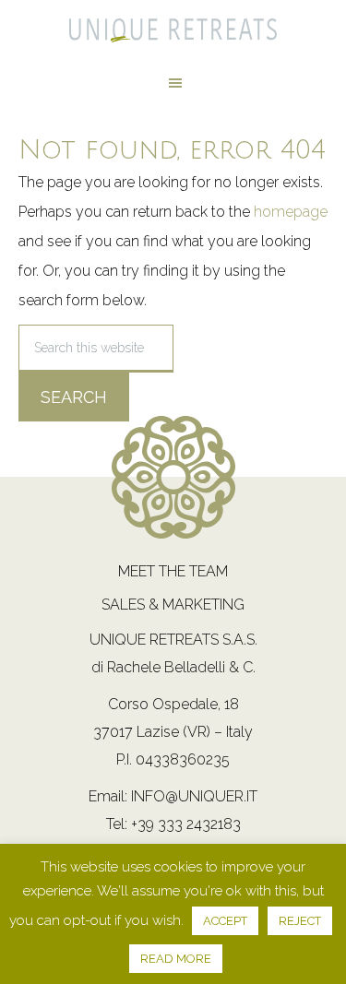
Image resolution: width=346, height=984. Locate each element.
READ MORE (175, 959)
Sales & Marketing (173, 604)
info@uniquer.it (194, 796)
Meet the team (173, 571)
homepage (291, 211)
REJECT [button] (300, 921)
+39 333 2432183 (186, 824)
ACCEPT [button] (225, 921)
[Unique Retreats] (173, 35)
